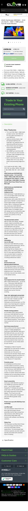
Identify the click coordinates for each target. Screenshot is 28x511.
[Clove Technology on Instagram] (6, 470)
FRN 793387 (20, 495)
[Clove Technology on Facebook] (10, 470)
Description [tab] (8, 124)
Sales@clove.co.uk (10, 89)
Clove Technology (6, 491)
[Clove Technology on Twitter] (2, 470)
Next (26, 14)
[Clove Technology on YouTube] (4, 470)
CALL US (8, 466)
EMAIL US (21, 466)
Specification (8, 440)
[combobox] (12, 10)
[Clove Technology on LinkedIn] (8, 470)
